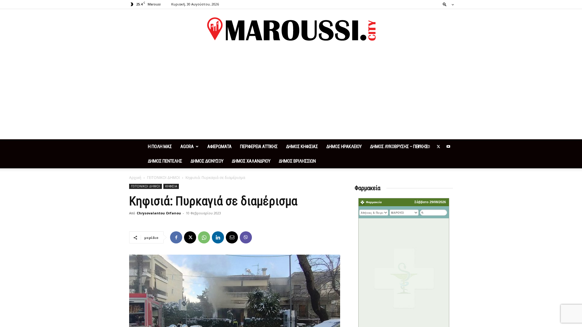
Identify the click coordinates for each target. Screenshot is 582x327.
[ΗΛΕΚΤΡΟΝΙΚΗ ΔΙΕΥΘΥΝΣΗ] (232, 237)
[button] (446, 4)
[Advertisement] (291, 93)
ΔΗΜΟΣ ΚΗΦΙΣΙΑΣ (302, 146)
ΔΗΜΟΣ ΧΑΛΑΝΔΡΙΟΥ (251, 161)
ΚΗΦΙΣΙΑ (171, 186)
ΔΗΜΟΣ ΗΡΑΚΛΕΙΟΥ (344, 146)
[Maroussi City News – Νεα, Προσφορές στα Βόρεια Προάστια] (291, 29)
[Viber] (246, 237)
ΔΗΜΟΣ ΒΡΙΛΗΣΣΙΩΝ (297, 161)
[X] (438, 146)
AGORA (187, 146)
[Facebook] (418, 146)
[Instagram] (428, 146)
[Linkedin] (218, 237)
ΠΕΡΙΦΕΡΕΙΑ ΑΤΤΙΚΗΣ (259, 146)
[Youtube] (448, 146)
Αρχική (135, 177)
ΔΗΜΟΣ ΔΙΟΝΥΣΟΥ (207, 161)
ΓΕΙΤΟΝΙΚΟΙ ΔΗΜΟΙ (163, 177)
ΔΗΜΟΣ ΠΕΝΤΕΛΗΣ (165, 161)
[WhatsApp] (204, 237)
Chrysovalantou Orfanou (159, 213)
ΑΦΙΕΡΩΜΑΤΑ (219, 146)
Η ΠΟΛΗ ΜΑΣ (160, 146)
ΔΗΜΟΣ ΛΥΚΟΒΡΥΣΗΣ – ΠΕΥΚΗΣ (399, 146)
